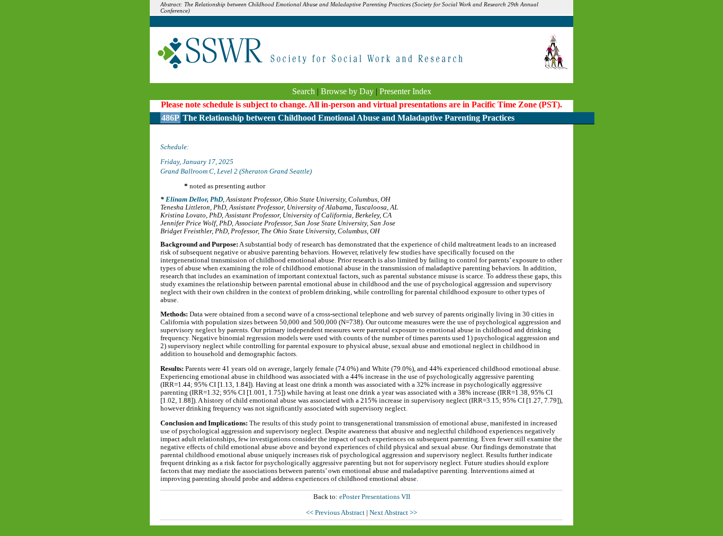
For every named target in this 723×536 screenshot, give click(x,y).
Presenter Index (405, 91)
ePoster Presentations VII (374, 497)
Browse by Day (347, 91)
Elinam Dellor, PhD (194, 199)
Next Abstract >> (393, 512)
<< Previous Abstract (336, 512)
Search (303, 91)
